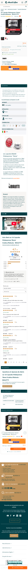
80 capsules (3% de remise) (15, 49)
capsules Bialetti (16, 178)
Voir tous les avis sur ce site (15, 259)
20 (23, 362)
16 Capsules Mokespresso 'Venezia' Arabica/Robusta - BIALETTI (10, 433)
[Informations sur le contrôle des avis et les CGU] (21, 256)
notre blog (23, 511)
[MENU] (2, 2)
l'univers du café (15, 465)
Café (5, 9)
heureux (13, 492)
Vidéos (3, 213)
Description (5, 85)
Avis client (5, 233)
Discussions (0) (5, 367)
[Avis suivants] (26, 362)
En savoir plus (14, 535)
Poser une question (7, 386)
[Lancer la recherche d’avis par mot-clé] (25, 291)
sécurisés (15, 484)
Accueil (2, 9)
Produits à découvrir (7, 410)
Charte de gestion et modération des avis (10, 245)
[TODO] (17, 278)
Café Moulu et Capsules (12, 9)
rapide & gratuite (12, 476)
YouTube (18, 511)
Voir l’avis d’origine (6, 308)
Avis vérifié (7, 298)
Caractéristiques (6, 391)
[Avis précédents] (3, 362)
